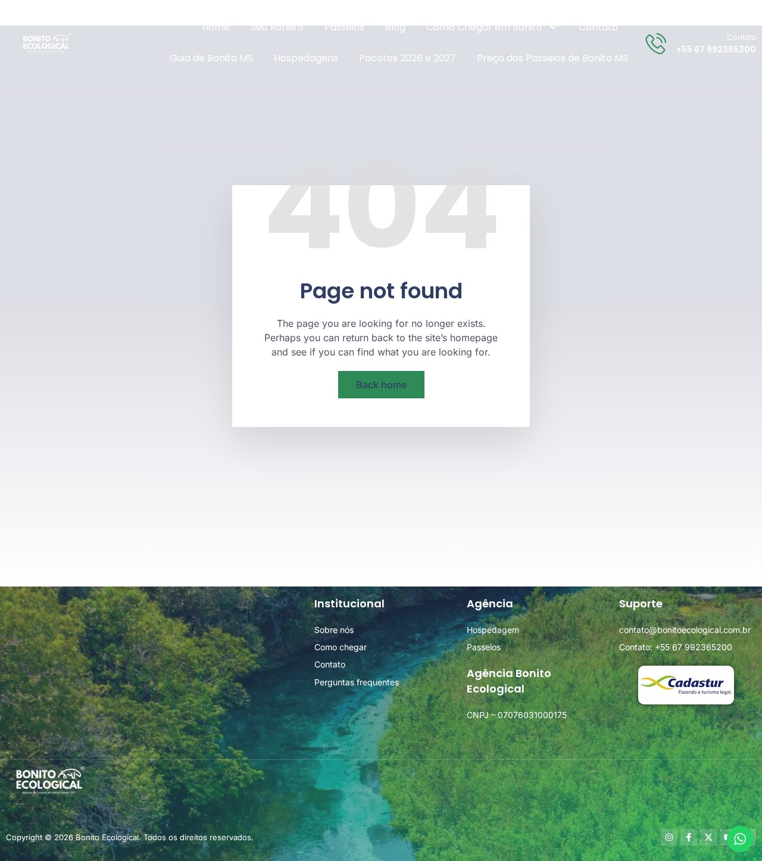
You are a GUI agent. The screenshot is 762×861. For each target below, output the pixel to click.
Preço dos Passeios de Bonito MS (552, 58)
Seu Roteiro (277, 27)
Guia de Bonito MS (211, 58)
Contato (598, 27)
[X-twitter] (708, 837)
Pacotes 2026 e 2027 (407, 58)
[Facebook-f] (688, 837)
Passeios (344, 27)
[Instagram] (669, 837)
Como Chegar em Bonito (484, 27)
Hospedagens (306, 58)
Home (216, 27)
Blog (395, 27)
